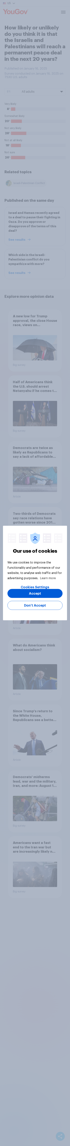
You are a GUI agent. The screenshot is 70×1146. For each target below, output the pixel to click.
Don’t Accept (35, 605)
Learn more (48, 578)
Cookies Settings (35, 587)
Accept (35, 593)
